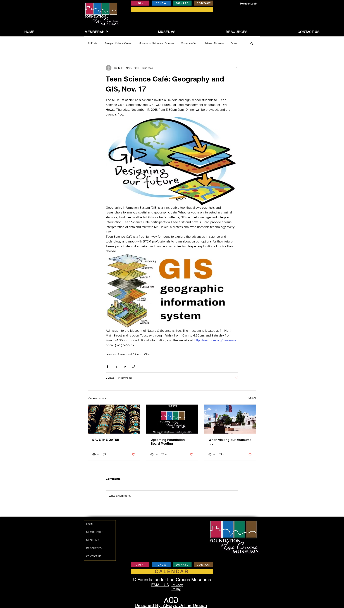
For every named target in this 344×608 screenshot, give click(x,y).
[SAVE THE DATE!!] (114, 419)
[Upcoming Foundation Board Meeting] (172, 419)
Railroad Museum (214, 43)
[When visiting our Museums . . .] (230, 419)
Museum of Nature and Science (156, 43)
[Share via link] (133, 366)
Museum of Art (189, 43)
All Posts (92, 43)
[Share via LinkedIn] (125, 366)
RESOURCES (94, 548)
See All (252, 397)
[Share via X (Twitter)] (116, 366)
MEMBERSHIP (94, 532)
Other (234, 43)
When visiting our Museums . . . (230, 441)
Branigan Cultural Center (118, 43)
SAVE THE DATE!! (105, 440)
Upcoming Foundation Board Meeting (167, 441)
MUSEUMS (92, 540)
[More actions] (236, 68)
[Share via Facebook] (107, 366)
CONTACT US (94, 556)
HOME (90, 524)
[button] (167, 32)
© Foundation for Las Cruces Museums (172, 579)
